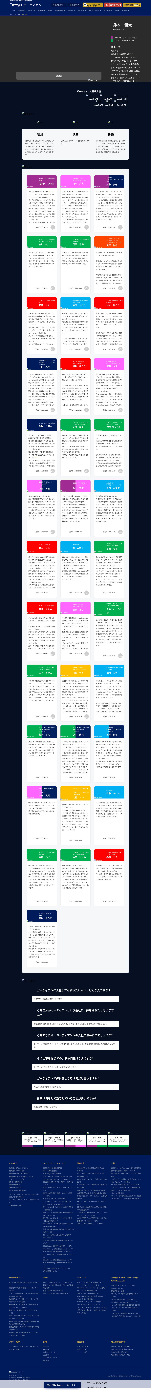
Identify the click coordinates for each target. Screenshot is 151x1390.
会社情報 (124, 10)
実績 (49, 10)
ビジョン (70, 10)
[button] (25, 1141)
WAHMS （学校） (94, 10)
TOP (13, 10)
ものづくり (81, 10)
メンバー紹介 (108, 10)
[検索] (133, 10)
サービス (31, 10)
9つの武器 (21, 10)
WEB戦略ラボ (59, 10)
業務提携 (41, 10)
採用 (116, 10)
